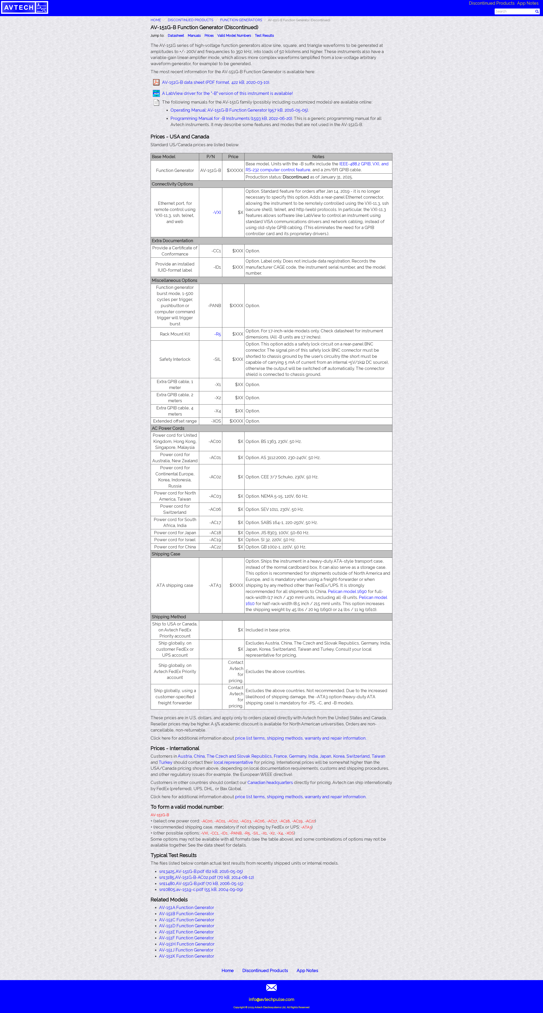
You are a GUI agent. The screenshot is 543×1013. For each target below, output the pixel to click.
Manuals (194, 36)
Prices (209, 36)
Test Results (264, 36)
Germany (297, 756)
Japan (325, 756)
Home (228, 970)
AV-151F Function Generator (186, 937)
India (313, 756)
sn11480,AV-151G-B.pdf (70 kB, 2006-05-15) (201, 883)
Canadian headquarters (270, 782)
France (280, 756)
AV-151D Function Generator (186, 925)
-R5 (217, 334)
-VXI (217, 212)
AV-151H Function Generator (186, 944)
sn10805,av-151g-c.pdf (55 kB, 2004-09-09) (201, 889)
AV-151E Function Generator (186, 931)
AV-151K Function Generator (186, 956)
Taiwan (378, 756)
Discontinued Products (492, 3)
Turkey (165, 762)
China (199, 756)
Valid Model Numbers (234, 36)
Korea (338, 756)
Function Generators (241, 20)
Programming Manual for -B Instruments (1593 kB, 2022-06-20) (231, 118)
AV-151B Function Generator (186, 913)
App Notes (528, 3)
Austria (185, 756)
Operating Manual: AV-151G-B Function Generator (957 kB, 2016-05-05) (239, 110)
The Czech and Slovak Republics (239, 756)
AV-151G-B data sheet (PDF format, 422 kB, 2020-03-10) (215, 82)
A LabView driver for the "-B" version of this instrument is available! (227, 93)
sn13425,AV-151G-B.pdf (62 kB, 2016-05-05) (201, 871)
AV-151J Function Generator (186, 950)
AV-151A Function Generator (186, 907)
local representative (233, 762)
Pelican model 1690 (347, 591)
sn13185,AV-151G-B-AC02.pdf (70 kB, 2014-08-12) (206, 877)
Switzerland (358, 756)
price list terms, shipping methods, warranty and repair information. (300, 738)
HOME (156, 20)
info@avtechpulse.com (271, 999)
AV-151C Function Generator (186, 919)
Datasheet (176, 36)
